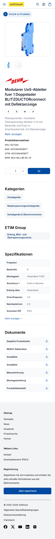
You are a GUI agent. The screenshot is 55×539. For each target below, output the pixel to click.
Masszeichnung (15, 372)
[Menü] (4, 4)
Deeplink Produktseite (18, 341)
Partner (7, 438)
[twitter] (13, 527)
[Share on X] (16, 111)
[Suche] (37, 4)
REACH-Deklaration (17, 349)
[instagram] (35, 527)
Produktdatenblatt (16, 388)
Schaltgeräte (14, 197)
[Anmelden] (43, 4)
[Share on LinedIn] (24, 111)
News (6, 424)
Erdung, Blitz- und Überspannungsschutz (19, 236)
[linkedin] (27, 527)
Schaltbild (12, 357)
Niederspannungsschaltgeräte (23, 206)
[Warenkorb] (50, 4)
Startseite (8, 419)
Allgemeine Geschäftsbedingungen (21, 510)
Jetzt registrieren (27, 491)
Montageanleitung (16, 380)
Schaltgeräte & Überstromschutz (24, 214)
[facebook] (5, 527)
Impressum (9, 520)
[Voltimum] (16, 4)
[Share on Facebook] (8, 111)
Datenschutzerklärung (15, 515)
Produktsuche (11, 433)
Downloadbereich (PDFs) (16, 459)
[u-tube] (20, 527)
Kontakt (7, 454)
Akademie (9, 429)
